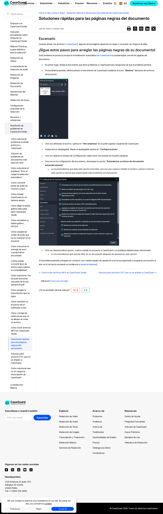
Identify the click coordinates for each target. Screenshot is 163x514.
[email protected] (88, 264)
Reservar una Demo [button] (144, 3)
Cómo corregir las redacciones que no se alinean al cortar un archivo (20, 318)
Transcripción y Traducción (71, 437)
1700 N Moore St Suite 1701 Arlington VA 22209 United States (18, 485)
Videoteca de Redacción (136, 442)
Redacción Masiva (67, 442)
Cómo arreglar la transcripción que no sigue (20, 293)
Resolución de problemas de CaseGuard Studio (18, 128)
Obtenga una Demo (102, 448)
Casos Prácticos (132, 432)
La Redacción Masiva (16, 386)
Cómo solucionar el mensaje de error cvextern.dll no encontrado (20, 251)
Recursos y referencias (15, 118)
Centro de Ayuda (132, 416)
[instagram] (31, 469)
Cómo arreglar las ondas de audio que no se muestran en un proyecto (21, 236)
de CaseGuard (104, 55)
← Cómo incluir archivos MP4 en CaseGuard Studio (62, 272)
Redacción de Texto (68, 427)
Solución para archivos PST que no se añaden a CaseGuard (20, 358)
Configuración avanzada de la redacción (17, 108)
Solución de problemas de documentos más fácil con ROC (19, 158)
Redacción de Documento (16, 85)
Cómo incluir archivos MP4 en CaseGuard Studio (21, 330)
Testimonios (98, 432)
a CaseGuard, (71, 44)
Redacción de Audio (68, 421)
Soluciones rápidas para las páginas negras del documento (20, 344)
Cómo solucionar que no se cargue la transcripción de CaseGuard (21, 373)
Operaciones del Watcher (17, 93)
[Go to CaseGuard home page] (81, 402)
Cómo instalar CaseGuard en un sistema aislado (19, 197)
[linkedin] (18, 469)
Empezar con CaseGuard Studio (18, 25)
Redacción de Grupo (19, 100)
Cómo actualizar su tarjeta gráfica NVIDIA (20, 223)
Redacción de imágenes (16, 76)
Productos (97, 416)
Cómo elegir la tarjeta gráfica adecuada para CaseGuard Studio (20, 210)
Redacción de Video (68, 416)
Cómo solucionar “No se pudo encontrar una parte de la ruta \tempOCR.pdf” (21, 280)
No (75, 290)
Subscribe (42, 417)
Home (41, 13)
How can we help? (59, 281)
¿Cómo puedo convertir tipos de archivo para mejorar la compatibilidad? (20, 265)
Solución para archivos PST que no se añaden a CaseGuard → (128, 272)
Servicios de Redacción (70, 448)
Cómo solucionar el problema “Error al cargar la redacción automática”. (20, 173)
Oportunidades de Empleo (104, 437)
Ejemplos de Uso (132, 437)
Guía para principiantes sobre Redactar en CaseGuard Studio (19, 36)
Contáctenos (99, 453)
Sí (85, 290)
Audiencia (97, 421)
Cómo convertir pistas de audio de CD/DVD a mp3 (19, 185)
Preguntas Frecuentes (135, 421)
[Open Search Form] (115, 3)
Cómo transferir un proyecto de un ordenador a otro (19, 304)
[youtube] (24, 469)
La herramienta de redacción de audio (19, 68)
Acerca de (97, 427)
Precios (96, 442)
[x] (12, 469)
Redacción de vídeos (16, 59)
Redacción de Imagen (69, 432)
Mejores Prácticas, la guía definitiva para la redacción (18, 49)
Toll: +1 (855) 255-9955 (16, 491)
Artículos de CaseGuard (135, 427)
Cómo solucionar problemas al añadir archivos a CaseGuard (20, 143)
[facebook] (6, 469)
